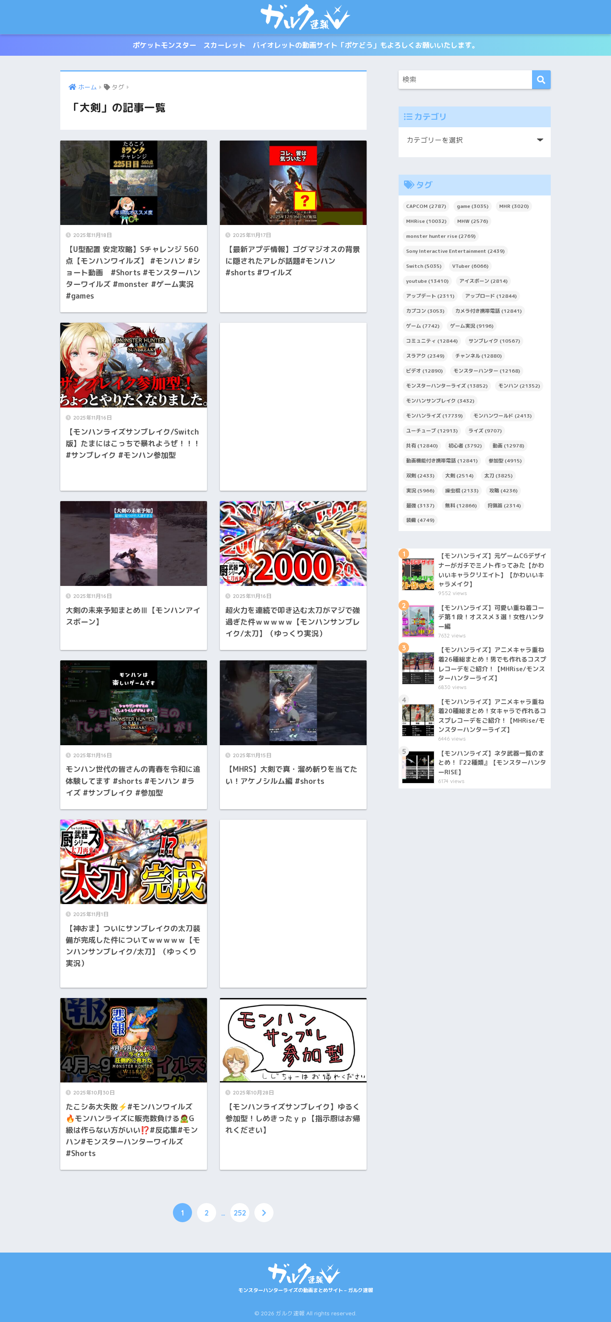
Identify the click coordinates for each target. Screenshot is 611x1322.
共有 (422, 445)
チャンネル (478, 355)
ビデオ (424, 370)
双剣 (420, 475)
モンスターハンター (486, 370)
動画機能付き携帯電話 (442, 460)
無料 (461, 505)
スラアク (425, 355)
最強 (420, 505)
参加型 (505, 460)
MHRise (426, 221)
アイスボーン (483, 280)
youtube (427, 280)
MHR (514, 206)
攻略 (503, 490)
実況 (420, 490)
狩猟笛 (504, 505)
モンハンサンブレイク (440, 400)
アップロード (491, 295)
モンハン (519, 385)
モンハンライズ (434, 415)
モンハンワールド (502, 415)
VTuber (470, 265)
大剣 (459, 475)
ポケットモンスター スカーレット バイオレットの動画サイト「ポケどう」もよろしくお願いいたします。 (306, 45)
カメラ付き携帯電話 (488, 310)
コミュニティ (432, 340)
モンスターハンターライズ (447, 385)
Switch (423, 265)
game (472, 206)
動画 (508, 445)
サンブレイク (494, 340)
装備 (420, 520)
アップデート (430, 295)
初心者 (465, 445)
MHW (472, 221)
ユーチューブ (432, 430)
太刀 (498, 475)
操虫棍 (461, 490)
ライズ (485, 430)
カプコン (425, 310)
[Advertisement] (293, 407)
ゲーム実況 (471, 325)
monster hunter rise (440, 236)
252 (240, 1212)
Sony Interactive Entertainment (455, 251)
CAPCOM (426, 206)
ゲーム (422, 325)
